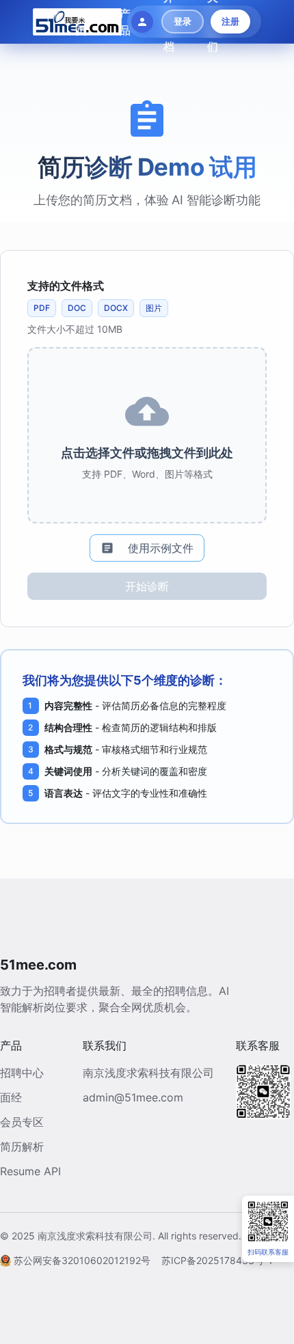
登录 (182, 21)
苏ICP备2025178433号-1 (217, 1260)
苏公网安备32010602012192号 (82, 1260)
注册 (230, 21)
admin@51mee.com (133, 1097)
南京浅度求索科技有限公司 (148, 1073)
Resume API (30, 1171)
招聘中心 (22, 1073)
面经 (11, 1097)
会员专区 (22, 1122)
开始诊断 (147, 586)
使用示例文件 (160, 548)
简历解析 (22, 1146)
